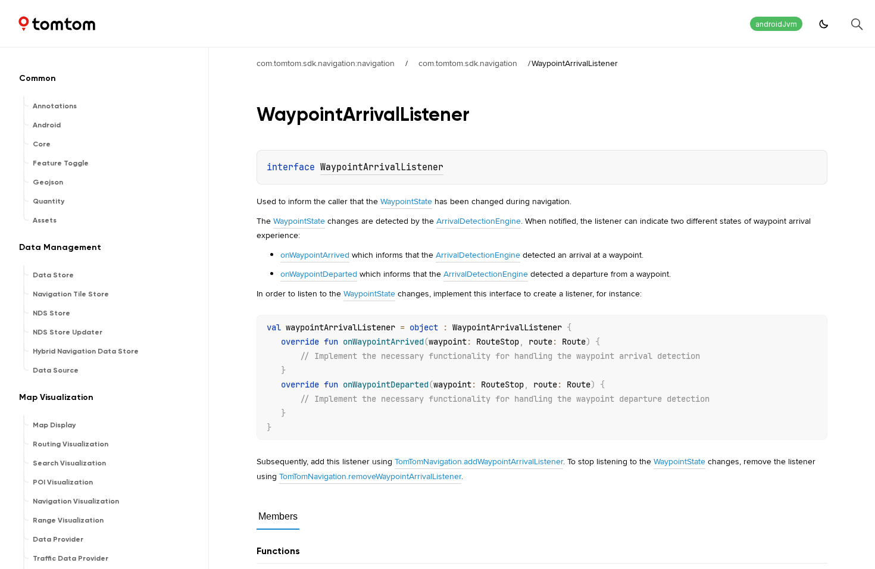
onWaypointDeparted (318, 274)
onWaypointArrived (314, 255)
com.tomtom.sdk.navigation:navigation (326, 63)
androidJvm (776, 24)
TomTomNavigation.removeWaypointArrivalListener (370, 476)
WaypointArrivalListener (381, 167)
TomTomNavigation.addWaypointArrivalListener (479, 461)
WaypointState (406, 201)
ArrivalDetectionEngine (478, 221)
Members (278, 516)
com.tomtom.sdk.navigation (467, 63)
